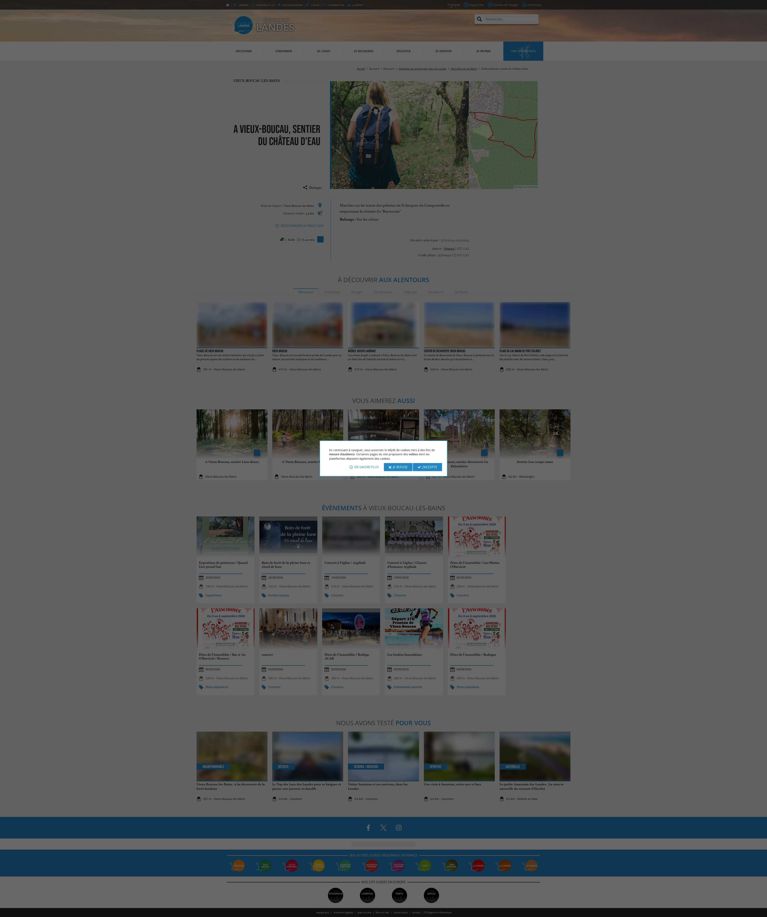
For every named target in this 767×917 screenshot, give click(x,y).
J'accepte (429, 467)
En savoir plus (366, 467)
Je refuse (400, 467)
